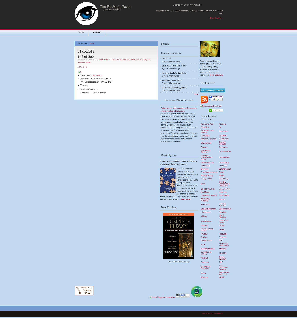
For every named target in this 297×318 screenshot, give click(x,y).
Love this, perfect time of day (174, 66)
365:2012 (139, 60)
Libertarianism (225, 209)
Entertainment (225, 169)
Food (221, 172)
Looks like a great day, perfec (174, 88)
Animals (222, 124)
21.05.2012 (114, 60)
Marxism (222, 212)
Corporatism (224, 157)
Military (204, 216)
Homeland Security (209, 195)
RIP (220, 240)
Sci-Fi (203, 244)
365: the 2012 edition (127, 60)
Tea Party (205, 258)
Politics (222, 230)
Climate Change (222, 143)
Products (222, 234)
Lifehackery (206, 212)
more (196, 94)
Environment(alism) (209, 172)
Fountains (81, 62)
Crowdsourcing (207, 162)
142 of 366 (86, 56)
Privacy (204, 234)
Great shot (166, 59)
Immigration (224, 195)
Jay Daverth (103, 60)
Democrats (205, 166)
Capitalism (223, 131)
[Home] (86, 25)
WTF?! (221, 277)
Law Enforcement (208, 209)
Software (222, 249)
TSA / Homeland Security (223, 267)
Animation (205, 127)
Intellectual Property (205, 200)
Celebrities (205, 135)
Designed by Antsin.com (212, 313)
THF (221, 262)
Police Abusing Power (207, 230)
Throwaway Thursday (206, 267)
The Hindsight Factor (116, 6)
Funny (221, 175)
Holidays (222, 192)
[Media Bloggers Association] (161, 297)
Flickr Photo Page (99, 93)
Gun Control (224, 189)
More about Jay (216, 75)
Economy (223, 166)
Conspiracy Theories (205, 151)
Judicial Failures (222, 205)
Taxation (222, 253)
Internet (222, 199)
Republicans (206, 240)
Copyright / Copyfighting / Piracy (206, 157)
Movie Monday (222, 216)
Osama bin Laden (223, 221)
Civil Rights (224, 139)
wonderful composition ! (172, 80)
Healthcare (205, 192)
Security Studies (207, 249)
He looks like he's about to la (174, 73)
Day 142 (147, 60)
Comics (204, 147)
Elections (205, 169)
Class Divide (206, 143)
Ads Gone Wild (207, 124)
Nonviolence (206, 221)
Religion (222, 237)
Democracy (224, 162)
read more (185, 199)
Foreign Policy (207, 175)
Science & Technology (224, 245)
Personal (204, 225)
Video (203, 273)
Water (88, 62)
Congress (223, 147)
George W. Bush (207, 189)
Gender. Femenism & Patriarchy (224, 184)
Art (220, 127)
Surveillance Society (206, 253)
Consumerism (225, 151)
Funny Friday (206, 179)
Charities (223, 135)
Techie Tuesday (222, 258)
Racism (204, 237)
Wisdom (204, 277)
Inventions (205, 205)
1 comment (85, 93)
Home (81, 32)
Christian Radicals (208, 139)
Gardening (223, 179)
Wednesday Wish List (224, 273)
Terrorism (205, 262)
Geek (203, 184)
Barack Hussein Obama (207, 131)
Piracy (221, 225)
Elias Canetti (215, 18)
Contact (97, 32)
